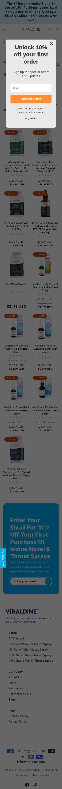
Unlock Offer (31, 99)
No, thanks (31, 118)
